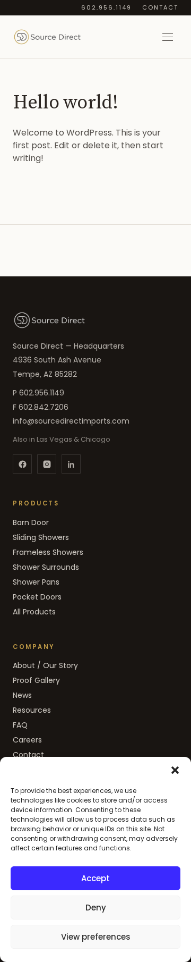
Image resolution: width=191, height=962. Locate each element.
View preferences (96, 936)
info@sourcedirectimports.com (71, 421)
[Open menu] (167, 36)
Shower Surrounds (46, 567)
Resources (32, 710)
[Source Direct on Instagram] (46, 464)
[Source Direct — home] (49, 320)
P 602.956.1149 (38, 392)
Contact (160, 7)
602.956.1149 (106, 7)
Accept (95, 878)
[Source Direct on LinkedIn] (71, 464)
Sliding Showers (41, 537)
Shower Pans (36, 582)
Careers (27, 740)
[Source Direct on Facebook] (22, 464)
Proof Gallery (36, 680)
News (22, 695)
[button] (175, 770)
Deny (95, 907)
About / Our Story (45, 665)
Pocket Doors (37, 597)
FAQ (20, 725)
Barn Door (31, 522)
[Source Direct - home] (47, 37)
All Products (34, 611)
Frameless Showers (48, 552)
